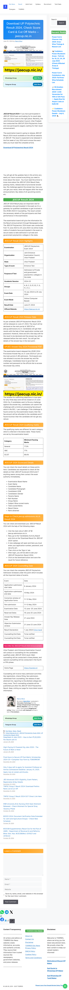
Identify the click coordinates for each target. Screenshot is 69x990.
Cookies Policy (30, 955)
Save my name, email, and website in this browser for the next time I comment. (24, 895)
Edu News (12, 4)
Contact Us (29, 939)
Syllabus (38, 4)
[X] (11, 914)
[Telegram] (7, 914)
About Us (28, 936)
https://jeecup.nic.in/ (32, 309)
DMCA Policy (30, 951)
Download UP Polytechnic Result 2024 (18, 148)
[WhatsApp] (2, 914)
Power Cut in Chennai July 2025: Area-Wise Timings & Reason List (58, 42)
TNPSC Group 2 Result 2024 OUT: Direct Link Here (22, 796)
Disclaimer (29, 942)
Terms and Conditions (33, 958)
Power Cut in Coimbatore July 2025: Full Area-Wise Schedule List (58, 77)
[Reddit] (8, 921)
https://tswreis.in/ (31, 668)
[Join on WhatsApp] (65, 986)
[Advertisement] (23, 100)
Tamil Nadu (58, 4)
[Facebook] (2, 921)
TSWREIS (21, 9)
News (14, 731)
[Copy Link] (12, 921)
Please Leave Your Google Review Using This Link (51, 985)
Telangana (12, 9)
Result (20, 4)
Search (54, 19)
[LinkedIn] (6, 921)
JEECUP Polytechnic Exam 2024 (29, 733)
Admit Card (28, 4)
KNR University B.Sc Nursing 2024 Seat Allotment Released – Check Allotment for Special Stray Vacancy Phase (22, 806)
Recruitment (47, 4)
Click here (37, 630)
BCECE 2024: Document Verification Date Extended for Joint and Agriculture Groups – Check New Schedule (22, 818)
